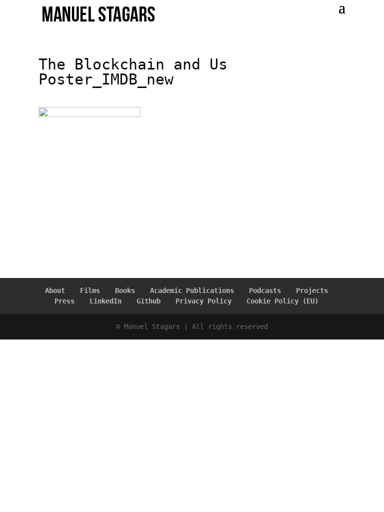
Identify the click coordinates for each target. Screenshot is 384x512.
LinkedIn (106, 301)
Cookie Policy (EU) (282, 301)
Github (148, 301)
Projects (312, 290)
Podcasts (265, 290)
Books (125, 290)
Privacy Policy (204, 301)
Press (64, 301)
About (55, 290)
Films (90, 290)
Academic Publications (192, 290)
